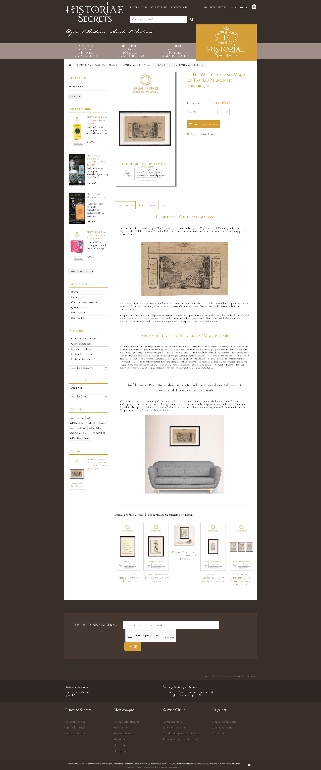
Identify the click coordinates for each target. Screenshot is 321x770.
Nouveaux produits (224, 721)
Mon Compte (238, 7)
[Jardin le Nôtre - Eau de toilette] (77, 131)
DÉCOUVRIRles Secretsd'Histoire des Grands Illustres (130, 51)
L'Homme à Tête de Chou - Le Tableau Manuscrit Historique (184, 555)
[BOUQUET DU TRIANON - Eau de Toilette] (77, 170)
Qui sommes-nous (79, 307)
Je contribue (178, 7)
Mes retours (121, 739)
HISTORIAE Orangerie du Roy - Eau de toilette (97, 196)
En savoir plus (125, 205)
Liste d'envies (77, 77)
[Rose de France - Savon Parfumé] (77, 246)
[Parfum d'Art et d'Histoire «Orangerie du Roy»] (77, 208)
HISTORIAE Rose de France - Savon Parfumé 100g (96, 235)
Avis (164, 205)
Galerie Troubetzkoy (81, 343)
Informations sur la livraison (180, 739)
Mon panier (121, 727)
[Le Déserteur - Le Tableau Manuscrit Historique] (127, 547)
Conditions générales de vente (85, 302)
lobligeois (91, 423)
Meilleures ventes (80, 109)
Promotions (219, 733)
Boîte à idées (138, 7)
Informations (78, 284)
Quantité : (192, 111)
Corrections (158, 7)
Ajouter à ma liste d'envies (202, 134)
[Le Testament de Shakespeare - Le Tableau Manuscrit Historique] (241, 547)
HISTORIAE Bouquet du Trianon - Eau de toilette (96, 160)
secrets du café (76, 418)
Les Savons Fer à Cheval (82, 359)
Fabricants (76, 330)
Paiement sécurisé (174, 727)
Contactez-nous (172, 721)
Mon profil (120, 751)
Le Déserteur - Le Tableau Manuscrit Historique (127, 578)
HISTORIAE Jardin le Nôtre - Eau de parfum (97, 120)
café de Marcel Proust (80, 438)
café (89, 418)
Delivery (75, 292)
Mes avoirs (120, 745)
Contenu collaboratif (77, 733)
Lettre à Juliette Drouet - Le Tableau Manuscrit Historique (213, 578)
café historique (76, 423)
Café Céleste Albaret (79, 433)
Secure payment (78, 312)
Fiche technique (147, 205)
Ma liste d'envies (215, 7)
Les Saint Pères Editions (82, 354)
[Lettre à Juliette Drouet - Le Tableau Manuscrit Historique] (213, 547)
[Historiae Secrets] (94, 11)
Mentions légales (79, 297)
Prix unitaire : (194, 103)
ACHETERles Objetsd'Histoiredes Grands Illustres (86, 51)
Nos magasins (77, 317)
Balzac (102, 423)
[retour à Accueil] (70, 65)
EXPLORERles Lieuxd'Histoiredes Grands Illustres (174, 51)
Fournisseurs (77, 380)
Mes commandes (124, 733)
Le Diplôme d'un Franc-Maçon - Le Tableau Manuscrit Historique (97, 464)
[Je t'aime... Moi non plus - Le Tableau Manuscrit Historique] (156, 547)
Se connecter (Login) (126, 721)
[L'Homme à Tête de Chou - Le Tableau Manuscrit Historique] (184, 535)
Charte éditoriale (74, 727)
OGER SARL (77, 388)
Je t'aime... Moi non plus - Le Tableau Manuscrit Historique (156, 578)
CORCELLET (98, 433)
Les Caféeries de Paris (81, 349)
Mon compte (124, 709)
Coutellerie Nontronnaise (83, 338)
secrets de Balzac (77, 428)
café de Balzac (95, 428)
